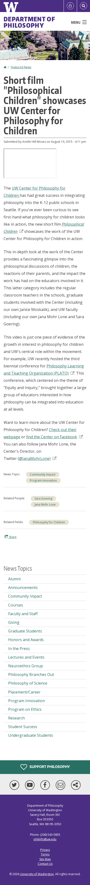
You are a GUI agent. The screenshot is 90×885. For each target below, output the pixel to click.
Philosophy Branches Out (31, 674)
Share (12, 537)
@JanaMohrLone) (35, 458)
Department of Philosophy (29, 22)
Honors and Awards (26, 639)
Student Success (22, 726)
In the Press (19, 648)
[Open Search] (83, 6)
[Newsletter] (61, 785)
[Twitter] (15, 785)
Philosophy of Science (27, 683)
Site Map (45, 859)
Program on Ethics (25, 709)
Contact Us (45, 864)
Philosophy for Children (49, 522)
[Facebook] (46, 785)
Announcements (23, 587)
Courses (15, 605)
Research (16, 718)
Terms (45, 854)
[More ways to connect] (76, 785)
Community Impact (42, 474)
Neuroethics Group (25, 665)
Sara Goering (43, 498)
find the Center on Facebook (51, 436)
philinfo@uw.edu (45, 839)
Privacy (45, 850)
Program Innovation (43, 480)
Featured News (21, 67)
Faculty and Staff (23, 613)
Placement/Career (24, 692)
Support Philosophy (49, 767)
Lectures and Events (26, 657)
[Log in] (70, 6)
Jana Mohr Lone (45, 504)
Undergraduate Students (30, 735)
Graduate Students (25, 631)
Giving (13, 622)
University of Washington (37, 874)
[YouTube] (30, 785)
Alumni (14, 579)
